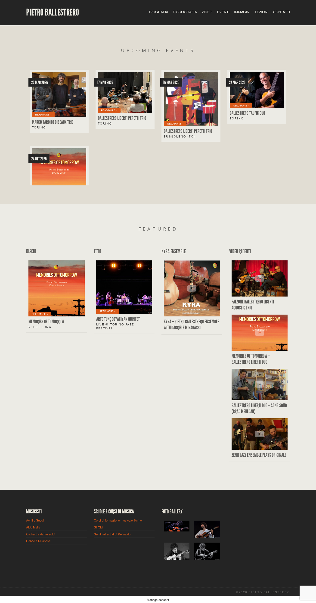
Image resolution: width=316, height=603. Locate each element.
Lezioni (261, 11)
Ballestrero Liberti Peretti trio (122, 118)
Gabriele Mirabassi (38, 541)
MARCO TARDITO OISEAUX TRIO (53, 122)
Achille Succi (35, 520)
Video (206, 11)
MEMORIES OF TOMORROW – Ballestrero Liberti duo (251, 359)
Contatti (281, 11)
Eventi (223, 11)
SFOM (98, 527)
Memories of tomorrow (46, 322)
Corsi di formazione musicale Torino (118, 520)
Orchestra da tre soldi (40, 534)
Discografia (185, 11)
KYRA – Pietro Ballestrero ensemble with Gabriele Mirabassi (191, 325)
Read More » (43, 114)
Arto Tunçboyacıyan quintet (118, 319)
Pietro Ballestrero (52, 12)
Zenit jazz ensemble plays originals (259, 455)
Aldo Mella (33, 527)
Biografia (158, 11)
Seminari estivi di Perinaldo (112, 534)
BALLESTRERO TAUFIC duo (247, 113)
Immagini (242, 11)
